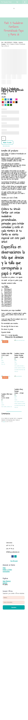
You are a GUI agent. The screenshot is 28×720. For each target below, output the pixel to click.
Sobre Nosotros (7, 581)
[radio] (3, 99)
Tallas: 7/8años (17, 367)
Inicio (2, 42)
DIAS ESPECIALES (8, 42)
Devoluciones (6, 571)
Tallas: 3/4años (20, 365)
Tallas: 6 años (6, 406)
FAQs (4, 568)
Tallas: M (20, 369)
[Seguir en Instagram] (15, 556)
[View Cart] (17, 2)
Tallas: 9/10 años (21, 367)
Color (4, 97)
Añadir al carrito (7, 142)
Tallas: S (18, 369)
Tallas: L (23, 369)
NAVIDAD (15, 42)
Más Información (14, 561)
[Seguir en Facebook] (12, 556)
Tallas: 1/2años (16, 365)
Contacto (5, 583)
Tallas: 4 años (3, 406)
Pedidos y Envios (7, 569)
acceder (4, 421)
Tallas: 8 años (3, 364)
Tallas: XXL (16, 371)
